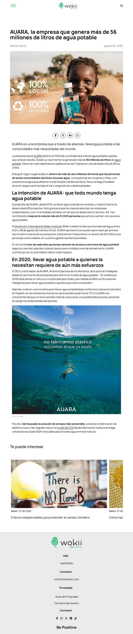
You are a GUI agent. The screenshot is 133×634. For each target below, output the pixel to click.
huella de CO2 (65, 427)
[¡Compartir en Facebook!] (55, 135)
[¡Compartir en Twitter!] (63, 135)
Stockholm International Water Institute (38, 226)
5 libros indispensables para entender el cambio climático (50, 517)
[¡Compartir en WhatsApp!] (77, 135)
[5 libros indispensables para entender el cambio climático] (59, 484)
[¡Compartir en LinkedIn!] (70, 135)
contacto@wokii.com (66, 579)
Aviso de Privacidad (66, 596)
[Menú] (13, 6)
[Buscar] (121, 6)
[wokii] (68, 6)
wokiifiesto (66, 563)
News (14, 511)
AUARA (38, 156)
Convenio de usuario (66, 603)
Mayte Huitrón (18, 46)
